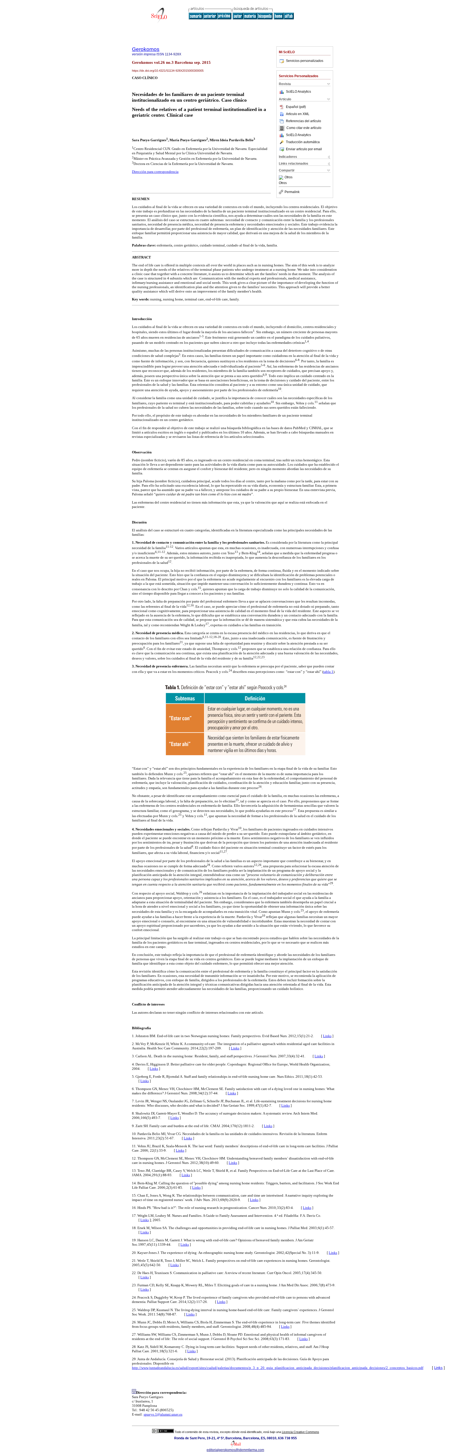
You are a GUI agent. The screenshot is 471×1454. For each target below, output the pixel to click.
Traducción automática (303, 142)
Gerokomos (145, 49)
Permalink (292, 192)
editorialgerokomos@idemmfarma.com (235, 1450)
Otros (288, 177)
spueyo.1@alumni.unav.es (163, 1414)
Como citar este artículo (303, 128)
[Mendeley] (282, 177)
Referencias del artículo (303, 121)
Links (327, 1036)
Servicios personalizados (304, 61)
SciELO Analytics (298, 92)
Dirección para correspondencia (155, 172)
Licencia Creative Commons (300, 1432)
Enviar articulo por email (304, 149)
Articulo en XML (297, 114)
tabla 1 (328, 672)
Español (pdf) (296, 107)
